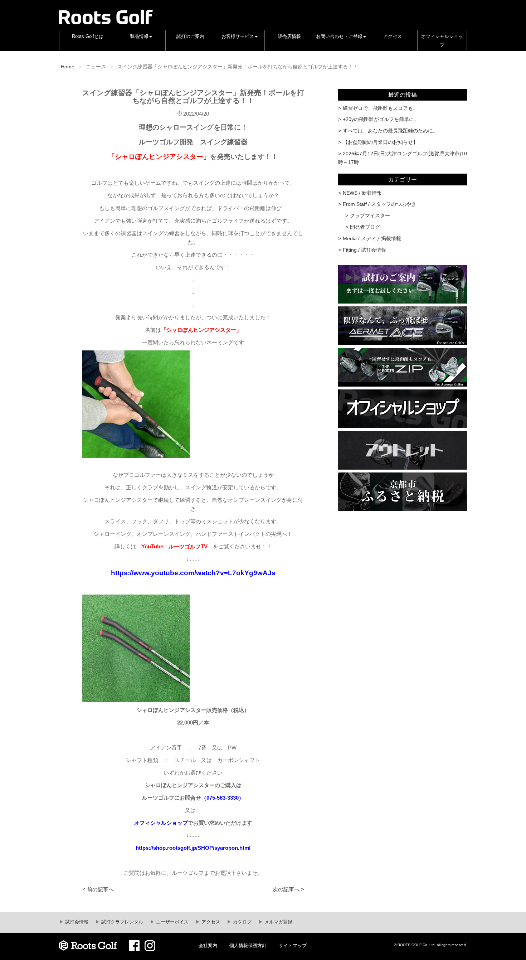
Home (67, 66)
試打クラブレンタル (121, 922)
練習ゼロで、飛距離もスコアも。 (380, 108)
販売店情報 (289, 36)
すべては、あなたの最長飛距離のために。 (390, 131)
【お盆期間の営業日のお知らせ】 (380, 142)
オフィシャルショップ (442, 41)
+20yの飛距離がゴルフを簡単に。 (381, 119)
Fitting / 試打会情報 (364, 250)
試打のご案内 (190, 36)
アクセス (392, 36)
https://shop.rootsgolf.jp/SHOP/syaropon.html (193, 848)
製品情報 (139, 36)
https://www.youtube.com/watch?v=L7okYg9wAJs (193, 573)
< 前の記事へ (98, 889)
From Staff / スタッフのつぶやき (379, 204)
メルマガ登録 (277, 922)
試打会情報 (76, 922)
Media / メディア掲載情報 (372, 238)
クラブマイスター (370, 215)
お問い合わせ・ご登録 (339, 36)
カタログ (242, 922)
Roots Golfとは (87, 36)
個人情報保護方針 (248, 945)
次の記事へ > (288, 889)
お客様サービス (237, 36)
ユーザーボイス (172, 922)
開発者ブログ (365, 227)
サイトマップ (293, 945)
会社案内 (208, 945)
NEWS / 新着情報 (362, 193)
